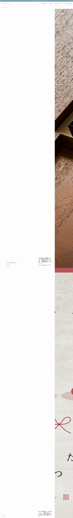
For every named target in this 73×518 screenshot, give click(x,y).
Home (3, 7)
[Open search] (65, 3)
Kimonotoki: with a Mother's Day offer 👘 (36, 0)
